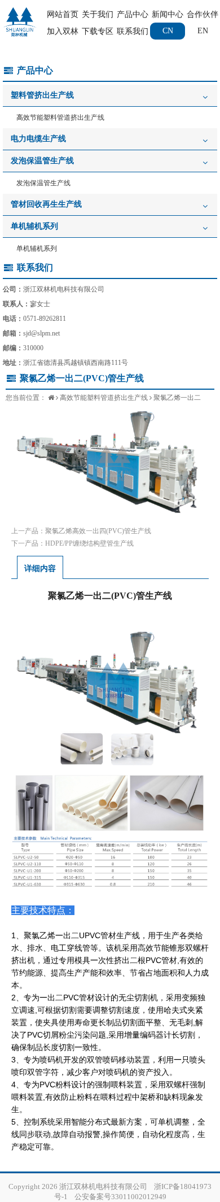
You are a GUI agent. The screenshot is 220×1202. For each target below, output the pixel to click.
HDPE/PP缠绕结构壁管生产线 (89, 543)
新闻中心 (167, 14)
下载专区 (97, 31)
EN (202, 31)
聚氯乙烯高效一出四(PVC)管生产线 (98, 531)
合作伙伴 (202, 14)
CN (167, 31)
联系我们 (132, 31)
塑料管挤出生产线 (42, 95)
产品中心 (132, 14)
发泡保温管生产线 (42, 160)
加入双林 (62, 31)
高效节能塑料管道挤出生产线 (60, 117)
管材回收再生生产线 (46, 204)
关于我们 (97, 14)
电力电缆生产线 (38, 138)
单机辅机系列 (34, 226)
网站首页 (62, 14)
